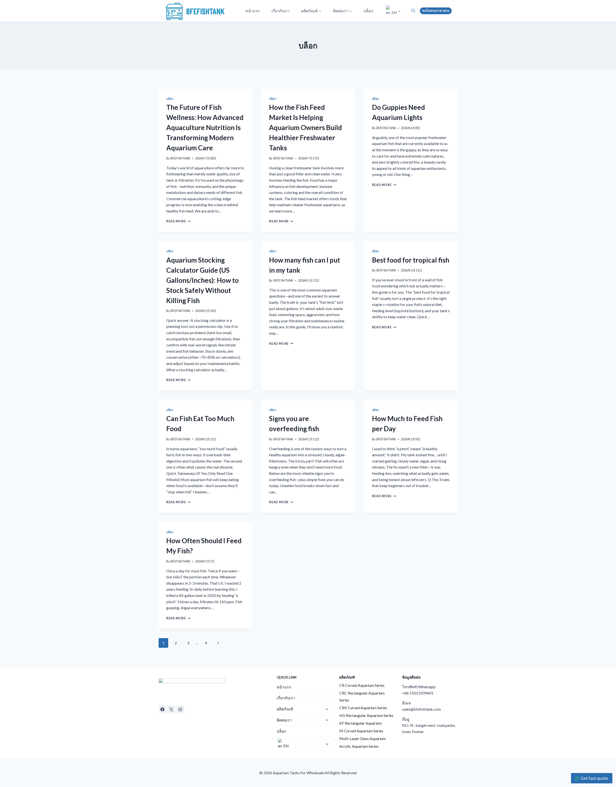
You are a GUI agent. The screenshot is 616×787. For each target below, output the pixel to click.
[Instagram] (180, 709)
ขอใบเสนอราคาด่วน (435, 11)
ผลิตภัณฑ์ (285, 709)
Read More (178, 221)
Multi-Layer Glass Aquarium (362, 738)
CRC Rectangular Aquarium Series (362, 696)
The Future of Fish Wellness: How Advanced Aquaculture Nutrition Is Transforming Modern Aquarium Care (205, 127)
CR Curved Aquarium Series (362, 685)
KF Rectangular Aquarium (360, 723)
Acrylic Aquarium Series (359, 746)
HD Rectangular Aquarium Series (366, 715)
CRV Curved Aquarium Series (363, 707)
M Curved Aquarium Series (361, 730)
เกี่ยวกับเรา (280, 10)
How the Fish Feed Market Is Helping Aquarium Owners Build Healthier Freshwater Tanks (305, 127)
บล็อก (368, 10)
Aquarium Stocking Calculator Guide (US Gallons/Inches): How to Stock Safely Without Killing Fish (202, 280)
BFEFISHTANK (180, 158)
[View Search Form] (413, 10)
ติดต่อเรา (284, 720)
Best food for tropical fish (410, 260)
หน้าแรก (252, 10)
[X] (171, 709)
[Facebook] (162, 709)
